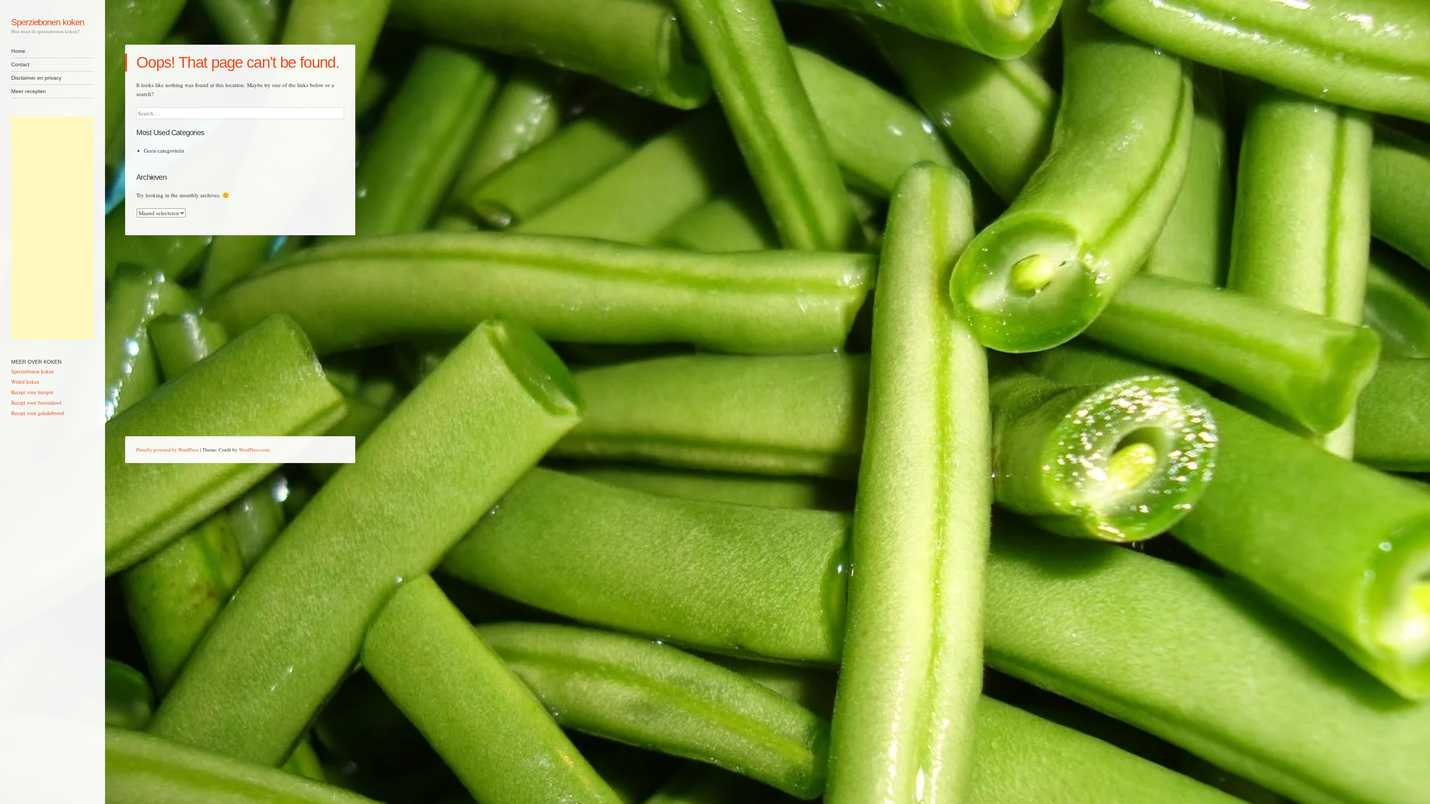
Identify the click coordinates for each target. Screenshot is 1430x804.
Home (18, 51)
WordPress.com (254, 449)
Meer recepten (28, 91)
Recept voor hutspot (32, 392)
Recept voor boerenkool (36, 402)
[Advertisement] (52, 227)
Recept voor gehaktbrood (37, 413)
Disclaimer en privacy (36, 78)
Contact (20, 64)
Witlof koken (25, 381)
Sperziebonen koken (47, 22)
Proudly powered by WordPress (167, 449)
